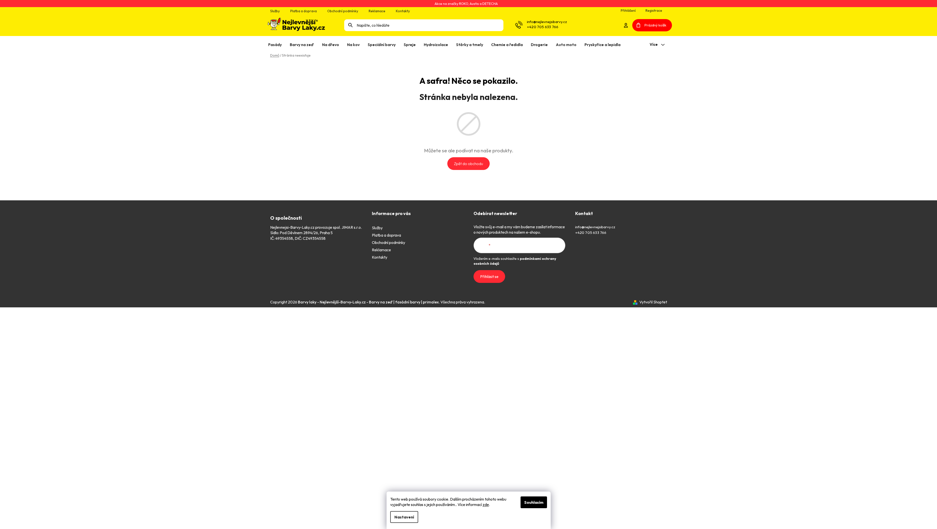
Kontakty (403, 11)
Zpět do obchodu (468, 163)
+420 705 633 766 (542, 26)
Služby (275, 11)
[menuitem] (276, 44)
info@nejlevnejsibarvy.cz (547, 21)
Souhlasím (533, 502)
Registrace (653, 10)
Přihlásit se (489, 276)
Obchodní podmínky (342, 11)
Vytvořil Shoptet (653, 302)
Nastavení (404, 517)
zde (486, 504)
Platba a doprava (303, 11)
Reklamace (377, 11)
